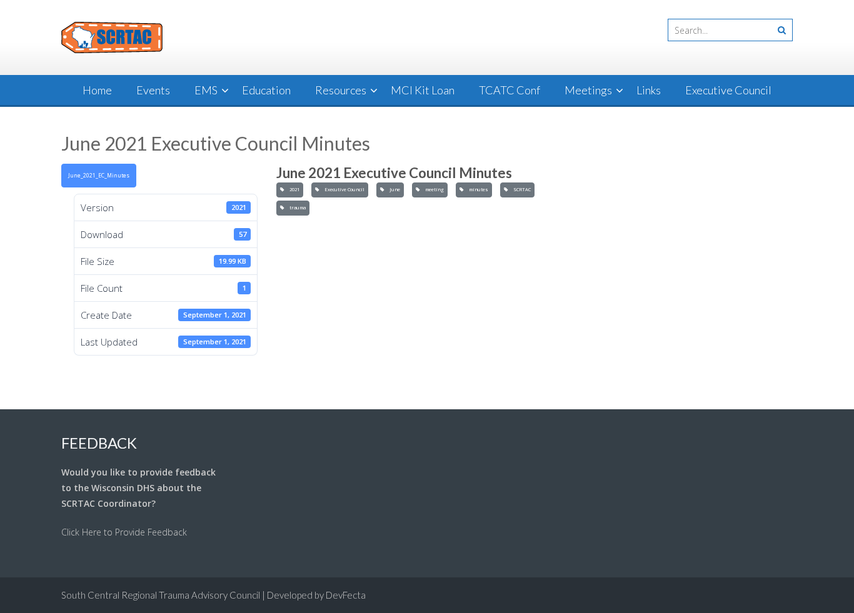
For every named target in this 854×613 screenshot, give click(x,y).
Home (97, 90)
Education (266, 90)
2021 (293, 189)
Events (153, 90)
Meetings (588, 90)
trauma (296, 207)
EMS (206, 90)
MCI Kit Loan (423, 90)
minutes (477, 189)
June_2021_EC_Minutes (98, 175)
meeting (433, 189)
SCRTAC (521, 189)
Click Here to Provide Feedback (124, 532)
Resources (340, 90)
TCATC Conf (509, 90)
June (393, 189)
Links (648, 90)
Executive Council (728, 90)
